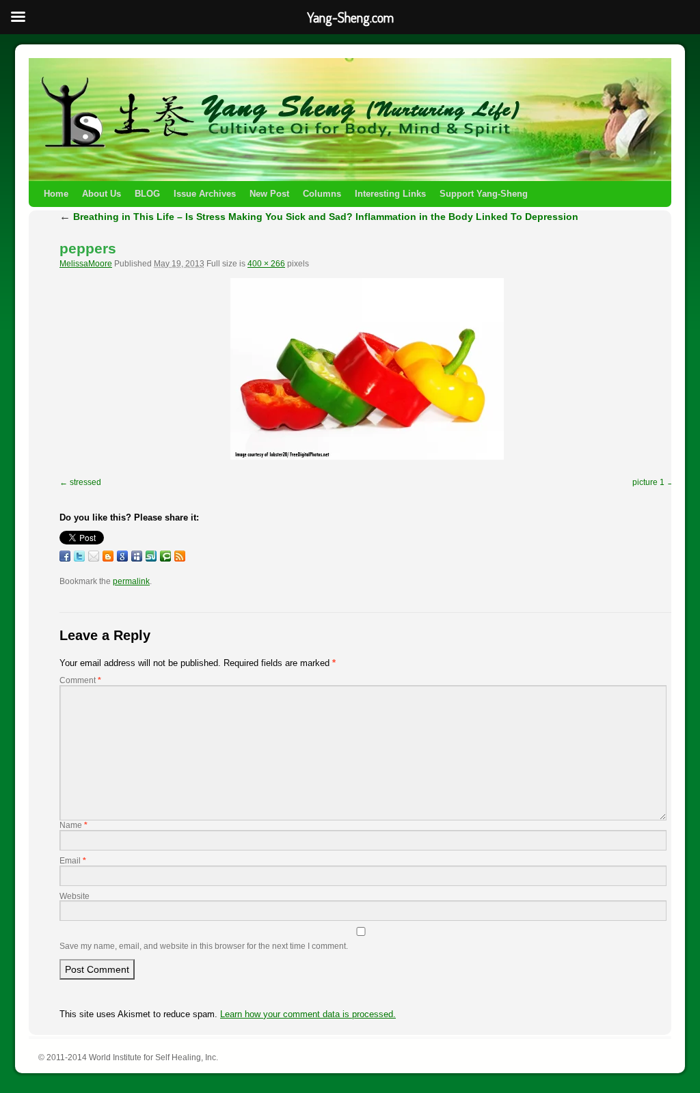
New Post (269, 194)
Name (73, 825)
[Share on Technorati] (165, 556)
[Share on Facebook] (64, 556)
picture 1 (648, 482)
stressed (85, 482)
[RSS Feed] (179, 556)
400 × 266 (266, 263)
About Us (101, 194)
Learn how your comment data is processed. (308, 1014)
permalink (131, 581)
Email (72, 861)
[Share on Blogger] (108, 556)
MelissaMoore (85, 263)
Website (74, 896)
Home (56, 194)
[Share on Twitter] (79, 556)
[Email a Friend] (93, 556)
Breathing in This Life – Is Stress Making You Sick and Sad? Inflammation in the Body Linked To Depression (318, 216)
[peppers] (367, 369)
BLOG (147, 194)
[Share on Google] (122, 556)
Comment (80, 680)
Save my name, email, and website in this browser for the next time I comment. (203, 946)
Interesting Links (390, 194)
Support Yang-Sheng (484, 194)
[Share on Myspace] (136, 556)
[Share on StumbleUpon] (151, 556)
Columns (322, 194)
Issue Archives (205, 194)
